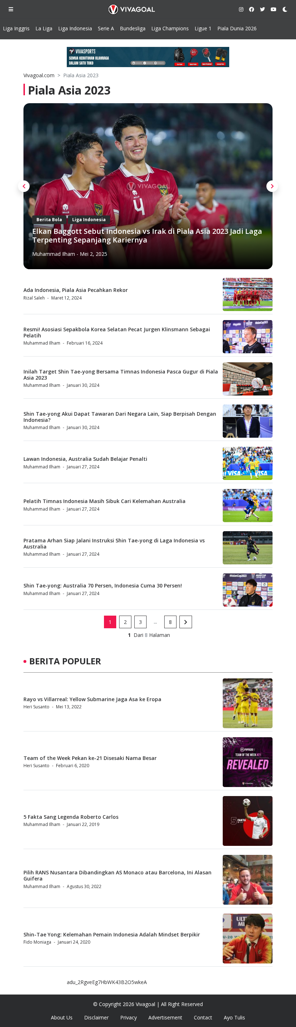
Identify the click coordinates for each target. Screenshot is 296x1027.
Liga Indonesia (75, 28)
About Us (62, 1017)
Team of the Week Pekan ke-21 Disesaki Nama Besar (90, 758)
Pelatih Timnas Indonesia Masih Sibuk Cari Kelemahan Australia (104, 501)
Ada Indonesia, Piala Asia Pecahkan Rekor (75, 290)
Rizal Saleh (34, 298)
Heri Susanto (36, 707)
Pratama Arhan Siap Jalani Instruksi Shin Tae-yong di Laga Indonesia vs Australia (114, 543)
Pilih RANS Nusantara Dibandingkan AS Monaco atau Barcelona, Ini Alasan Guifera (117, 875)
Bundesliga (132, 28)
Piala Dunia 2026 (237, 28)
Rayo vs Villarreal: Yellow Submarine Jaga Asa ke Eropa (92, 699)
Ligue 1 (203, 28)
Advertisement (165, 1017)
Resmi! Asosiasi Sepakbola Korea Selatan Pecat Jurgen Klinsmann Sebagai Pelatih (116, 332)
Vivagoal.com (39, 75)
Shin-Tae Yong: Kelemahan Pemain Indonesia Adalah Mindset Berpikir (111, 934)
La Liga (43, 28)
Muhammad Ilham (53, 253)
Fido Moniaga (37, 942)
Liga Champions (170, 28)
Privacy (128, 1017)
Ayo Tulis (234, 1017)
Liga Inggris (16, 28)
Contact (203, 1017)
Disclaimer (96, 1017)
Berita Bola (49, 220)
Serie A (106, 28)
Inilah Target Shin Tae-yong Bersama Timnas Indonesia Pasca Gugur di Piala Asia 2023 (120, 374)
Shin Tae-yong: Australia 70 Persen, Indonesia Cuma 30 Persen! (102, 585)
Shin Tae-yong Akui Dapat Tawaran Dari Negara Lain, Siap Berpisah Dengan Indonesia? (119, 416)
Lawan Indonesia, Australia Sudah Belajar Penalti (85, 458)
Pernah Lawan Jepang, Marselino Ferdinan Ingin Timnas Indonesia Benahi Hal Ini (130, 235)
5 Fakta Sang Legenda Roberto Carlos (70, 816)
